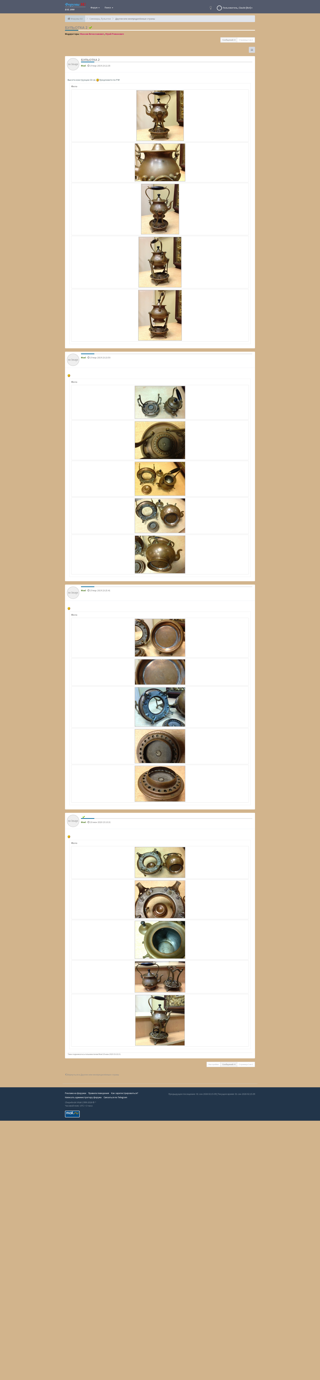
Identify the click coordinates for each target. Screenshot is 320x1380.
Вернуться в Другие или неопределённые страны (93, 1074)
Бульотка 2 (76, 27)
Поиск (108, 7)
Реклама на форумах (75, 1093)
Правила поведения (98, 1093)
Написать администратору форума (83, 1097)
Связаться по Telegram (115, 1097)
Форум (94, 7)
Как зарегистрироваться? (124, 1093)
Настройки (213, 1064)
